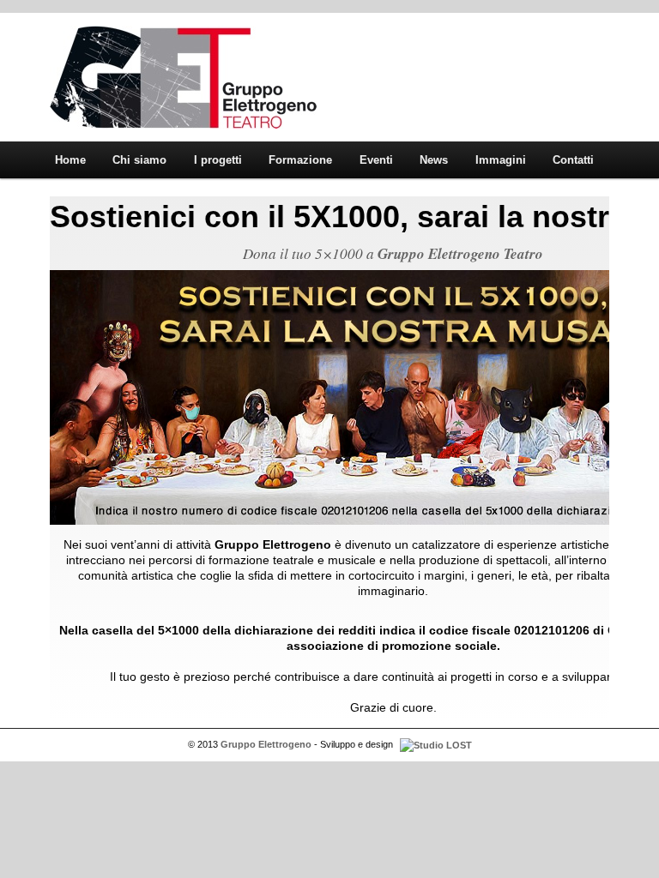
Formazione (300, 159)
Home (70, 159)
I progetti (218, 159)
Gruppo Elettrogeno (183, 77)
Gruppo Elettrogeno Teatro (460, 254)
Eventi (376, 159)
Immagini (500, 159)
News (434, 159)
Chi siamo (139, 159)
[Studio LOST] (434, 744)
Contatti (573, 159)
